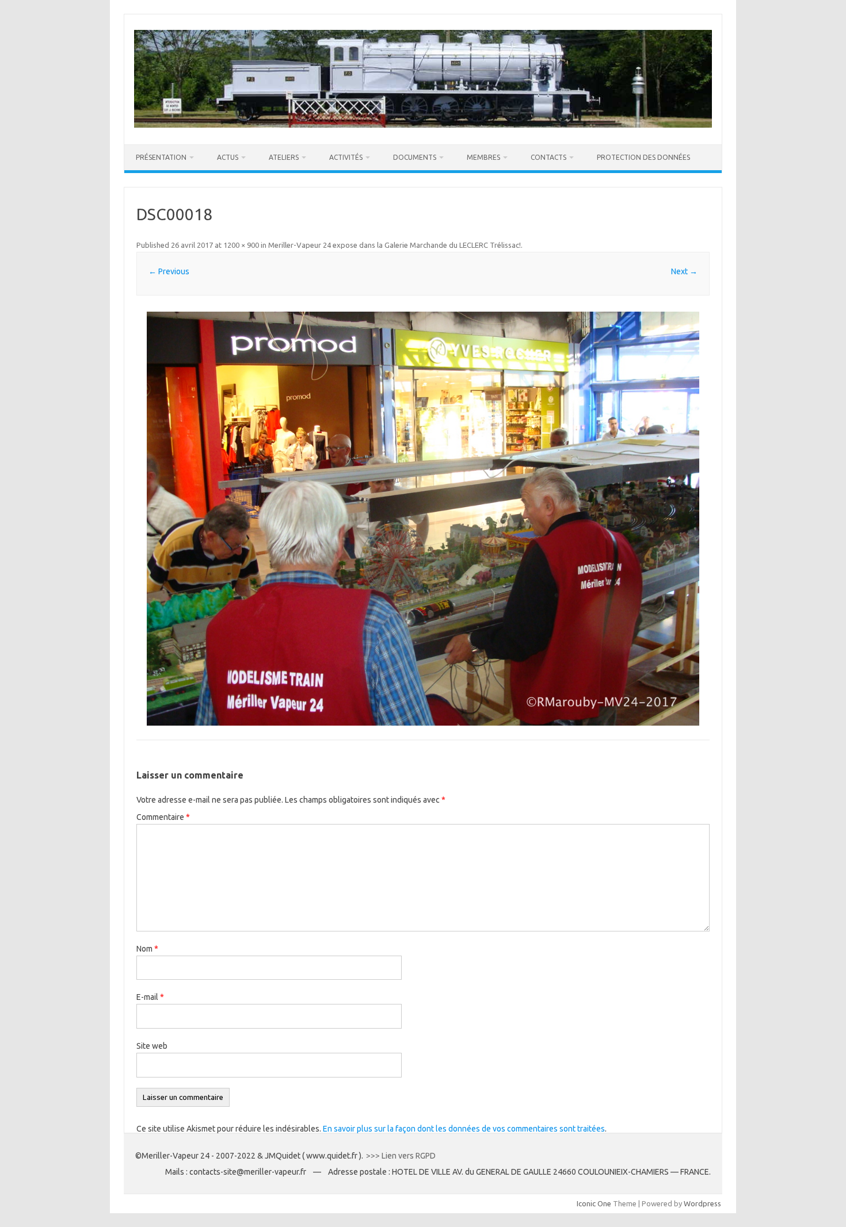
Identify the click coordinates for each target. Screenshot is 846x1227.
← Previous (168, 271)
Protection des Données (643, 157)
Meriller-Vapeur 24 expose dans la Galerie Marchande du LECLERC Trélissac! (394, 245)
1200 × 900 (241, 245)
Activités (346, 157)
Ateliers (284, 157)
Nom (147, 948)
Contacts (548, 157)
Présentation (161, 157)
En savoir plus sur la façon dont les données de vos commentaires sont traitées (464, 1128)
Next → (684, 271)
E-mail (150, 997)
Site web (151, 1045)
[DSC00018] (423, 519)
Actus (227, 157)
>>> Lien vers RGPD (401, 1155)
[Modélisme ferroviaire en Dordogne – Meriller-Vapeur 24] (423, 124)
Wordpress (702, 1203)
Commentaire (163, 817)
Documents (414, 157)
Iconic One (594, 1203)
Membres (483, 157)
